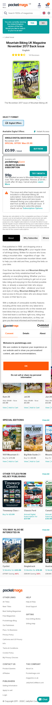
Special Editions (13, 420)
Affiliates (6, 673)
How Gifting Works (33, 619)
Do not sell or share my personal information (26, 376)
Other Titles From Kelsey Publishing (14, 473)
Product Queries (9, 669)
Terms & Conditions (10, 648)
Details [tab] (26, 333)
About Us (29, 669)
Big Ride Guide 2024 (33, 454)
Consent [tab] (9, 333)
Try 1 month (38, 173)
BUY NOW (38, 149)
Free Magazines (9, 616)
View (5, 407)
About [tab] (43, 333)
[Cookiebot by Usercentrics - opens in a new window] (37, 326)
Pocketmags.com (33, 673)
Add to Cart (13, 407)
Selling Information (10, 686)
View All (45, 420)
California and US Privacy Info (12, 641)
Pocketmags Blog (10, 621)
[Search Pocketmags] (5, 13)
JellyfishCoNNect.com (35, 683)
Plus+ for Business (10, 630)
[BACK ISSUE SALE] (12, 392)
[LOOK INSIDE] (26, 98)
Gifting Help (30, 624)
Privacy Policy (8, 635)
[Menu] (4, 5)
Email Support (31, 606)
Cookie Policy (8, 653)
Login (5, 695)
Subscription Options (33, 208)
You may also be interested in (13, 529)
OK (26, 366)
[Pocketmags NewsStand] (17, 5)
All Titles (6, 602)
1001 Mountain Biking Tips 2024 (11, 454)
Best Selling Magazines (12, 611)
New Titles (7, 606)
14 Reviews (34, 55)
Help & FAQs (31, 602)
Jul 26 (27, 397)
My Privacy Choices (10, 658)
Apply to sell (7, 690)
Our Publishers (8, 625)
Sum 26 (6, 397)
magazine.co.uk (32, 678)
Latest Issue (9, 37)
